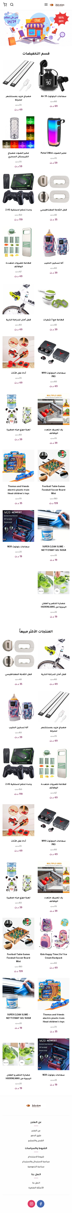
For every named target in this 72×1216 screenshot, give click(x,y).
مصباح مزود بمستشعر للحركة (18, 98)
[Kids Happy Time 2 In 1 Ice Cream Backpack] (53, 934)
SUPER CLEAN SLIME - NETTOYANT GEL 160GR (53, 549)
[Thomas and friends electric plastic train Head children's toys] (18, 466)
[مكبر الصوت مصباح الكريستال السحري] (18, 132)
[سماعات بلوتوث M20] (18, 526)
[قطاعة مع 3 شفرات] (53, 299)
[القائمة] (46, 5)
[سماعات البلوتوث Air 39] (53, 76)
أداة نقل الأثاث (18, 373)
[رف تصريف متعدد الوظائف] (53, 409)
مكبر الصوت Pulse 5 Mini (53, 153)
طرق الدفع (36, 1135)
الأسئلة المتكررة (36, 1188)
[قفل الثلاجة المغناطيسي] (53, 189)
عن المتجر (36, 1130)
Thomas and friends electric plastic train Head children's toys (18, 490)
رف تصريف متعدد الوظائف (53, 432)
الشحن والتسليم (36, 1140)
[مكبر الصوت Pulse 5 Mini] (53, 132)
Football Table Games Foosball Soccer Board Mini (53, 490)
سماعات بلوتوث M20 (18, 547)
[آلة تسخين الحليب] (53, 242)
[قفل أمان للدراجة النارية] (18, 299)
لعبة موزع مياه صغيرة (18, 430)
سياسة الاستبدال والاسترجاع (36, 1161)
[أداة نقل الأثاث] (18, 352)
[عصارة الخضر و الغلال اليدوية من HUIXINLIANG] (53, 583)
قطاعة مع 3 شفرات (53, 320)
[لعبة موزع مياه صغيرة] (18, 409)
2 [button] (34, 40)
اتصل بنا (36, 1183)
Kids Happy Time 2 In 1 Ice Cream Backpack (53, 956)
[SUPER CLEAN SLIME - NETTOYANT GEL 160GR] (53, 526)
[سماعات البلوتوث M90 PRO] (53, 352)
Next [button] (11, 28)
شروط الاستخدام (36, 1157)
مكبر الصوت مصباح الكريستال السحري (18, 155)
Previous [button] (61, 28)
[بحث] (11, 5)
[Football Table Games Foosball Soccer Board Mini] (53, 466)
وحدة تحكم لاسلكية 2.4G (18, 210)
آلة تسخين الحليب (53, 263)
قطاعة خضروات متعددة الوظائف (18, 265)
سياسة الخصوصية (36, 1167)
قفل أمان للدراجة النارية (18, 320)
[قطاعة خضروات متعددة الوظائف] (18, 242)
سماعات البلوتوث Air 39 (53, 96)
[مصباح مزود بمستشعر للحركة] (18, 76)
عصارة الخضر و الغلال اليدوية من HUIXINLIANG (53, 605)
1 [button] (38, 40)
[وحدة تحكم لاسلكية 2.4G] (18, 189)
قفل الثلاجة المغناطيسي (53, 210)
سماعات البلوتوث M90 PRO (54, 375)
